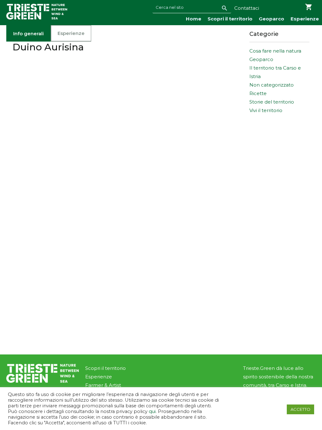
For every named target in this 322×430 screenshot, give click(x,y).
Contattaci (246, 8)
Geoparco (271, 19)
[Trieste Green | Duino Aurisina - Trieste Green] (36, 12)
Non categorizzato (271, 85)
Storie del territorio (271, 102)
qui (152, 411)
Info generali (28, 34)
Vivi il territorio (265, 110)
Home (193, 19)
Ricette (258, 93)
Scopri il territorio (230, 19)
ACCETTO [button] (300, 409)
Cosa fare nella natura (275, 51)
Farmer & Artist (103, 385)
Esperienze (305, 19)
